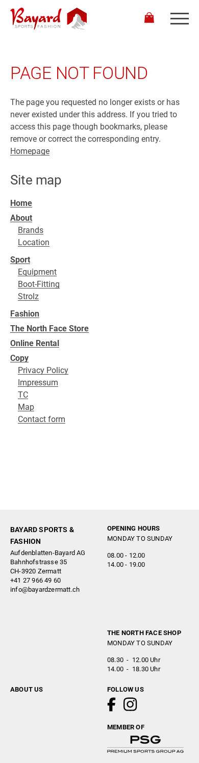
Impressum (38, 382)
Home (21, 203)
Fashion (24, 314)
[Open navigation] (179, 18)
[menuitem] (99, 203)
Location (33, 242)
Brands (30, 230)
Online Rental (34, 343)
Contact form (41, 419)
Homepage (29, 151)
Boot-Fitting (39, 284)
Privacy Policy (43, 370)
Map (26, 407)
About (21, 218)
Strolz (28, 296)
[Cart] (149, 19)
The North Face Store (49, 328)
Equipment (37, 272)
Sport (20, 260)
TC (23, 395)
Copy (19, 358)
